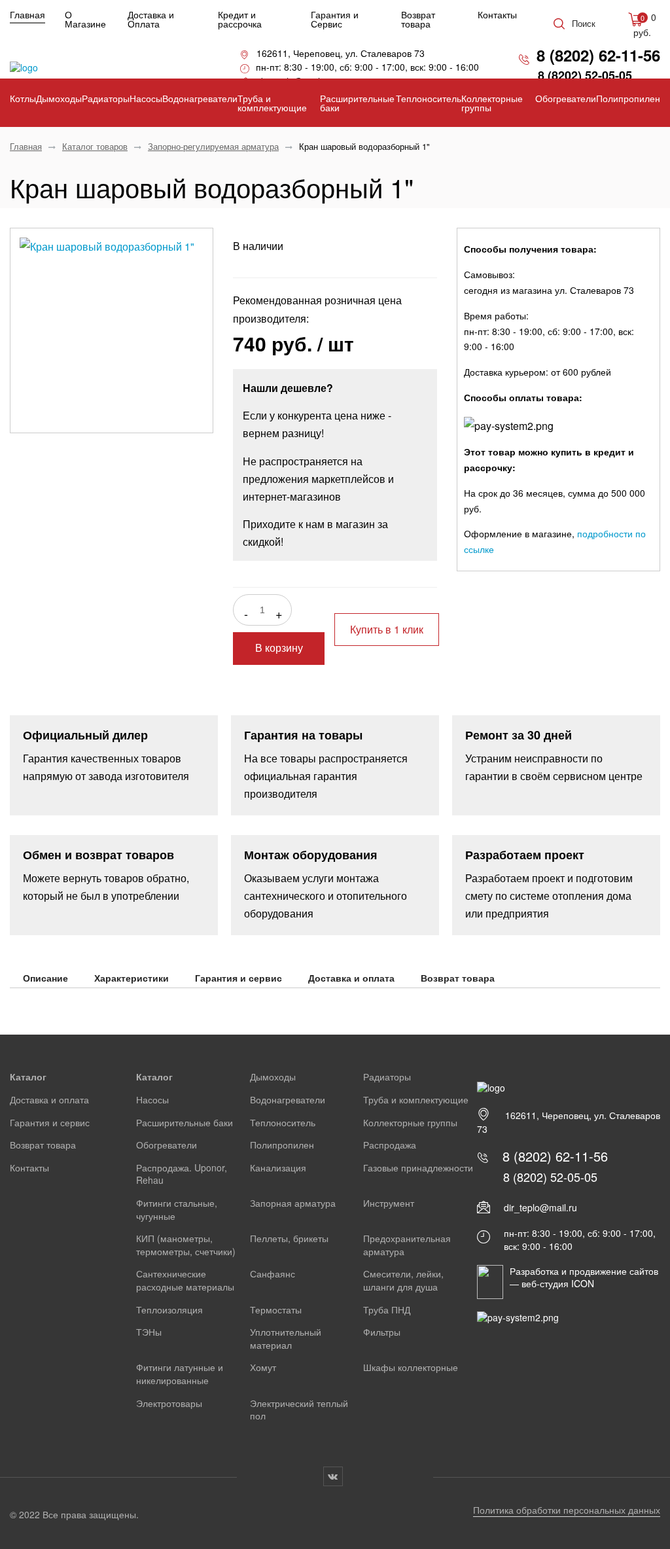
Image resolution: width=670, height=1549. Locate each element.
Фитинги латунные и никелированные (179, 1374)
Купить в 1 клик (386, 629)
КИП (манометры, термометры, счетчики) (186, 1245)
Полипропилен (628, 98)
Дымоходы (59, 98)
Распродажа (389, 1144)
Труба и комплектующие (272, 103)
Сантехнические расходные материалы (185, 1280)
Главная (27, 14)
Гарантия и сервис (238, 977)
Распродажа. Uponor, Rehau (181, 1174)
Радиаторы (106, 98)
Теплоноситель (428, 98)
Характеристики (131, 977)
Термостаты (276, 1309)
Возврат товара (418, 19)
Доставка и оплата (351, 977)
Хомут (263, 1367)
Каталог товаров (95, 146)
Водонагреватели (200, 98)
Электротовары (169, 1403)
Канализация (278, 1167)
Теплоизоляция (169, 1309)
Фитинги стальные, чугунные (176, 1209)
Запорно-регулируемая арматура (213, 146)
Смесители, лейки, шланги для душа (403, 1280)
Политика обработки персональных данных (566, 1509)
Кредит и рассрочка (240, 19)
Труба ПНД (386, 1309)
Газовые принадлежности (418, 1167)
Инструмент (388, 1202)
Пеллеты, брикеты (289, 1238)
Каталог (28, 1076)
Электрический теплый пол (299, 1410)
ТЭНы (149, 1331)
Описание (45, 977)
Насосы (146, 98)
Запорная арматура (293, 1202)
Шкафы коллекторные (410, 1367)
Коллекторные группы (492, 103)
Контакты (497, 14)
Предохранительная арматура (407, 1245)
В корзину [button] (279, 648)
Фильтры (381, 1331)
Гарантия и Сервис (335, 19)
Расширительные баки (357, 103)
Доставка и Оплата (151, 19)
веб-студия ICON (557, 1283)
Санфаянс (272, 1273)
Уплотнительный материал (285, 1338)
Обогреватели (565, 98)
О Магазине (85, 19)
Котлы (23, 98)
